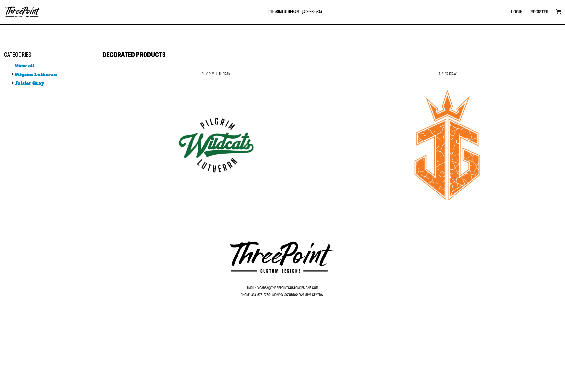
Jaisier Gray (29, 83)
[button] (559, 11)
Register (539, 11)
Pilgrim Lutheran (36, 74)
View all (24, 65)
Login (517, 11)
